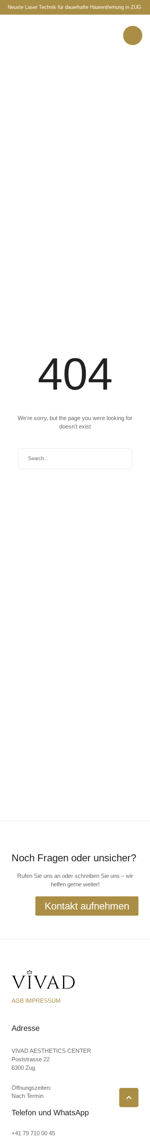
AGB (18, 1000)
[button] (132, 35)
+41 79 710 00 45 (33, 1133)
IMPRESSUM (43, 1000)
